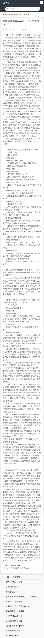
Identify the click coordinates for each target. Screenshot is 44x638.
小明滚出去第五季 (13, 631)
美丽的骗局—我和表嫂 (15, 611)
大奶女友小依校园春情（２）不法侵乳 (21, 597)
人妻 (27, 14)
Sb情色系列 (15, 565)
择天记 (6, 2)
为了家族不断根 (12, 635)
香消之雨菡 (10, 592)
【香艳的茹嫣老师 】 (14, 616)
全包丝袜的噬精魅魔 (14, 621)
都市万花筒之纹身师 (14, 582)
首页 (21, 14)
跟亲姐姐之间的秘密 (14, 601)
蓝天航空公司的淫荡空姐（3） (18, 606)
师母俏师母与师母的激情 (21, 568)
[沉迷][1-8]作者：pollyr (15, 626)
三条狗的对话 (11, 587)
